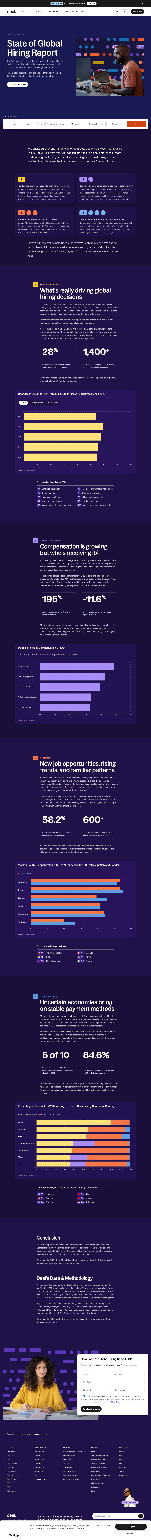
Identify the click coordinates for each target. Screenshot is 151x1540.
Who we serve (54, 11)
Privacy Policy (115, 1402)
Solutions (25, 11)
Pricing (83, 11)
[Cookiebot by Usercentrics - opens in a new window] (14, 1535)
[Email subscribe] (140, 1516)
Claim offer (91, 3)
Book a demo (137, 11)
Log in (125, 11)
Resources (70, 11)
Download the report (17, 84)
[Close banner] (142, 3)
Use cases (39, 11)
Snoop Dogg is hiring (130, 1502)
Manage (130, 1533)
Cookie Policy (80, 1528)
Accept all (131, 1527)
